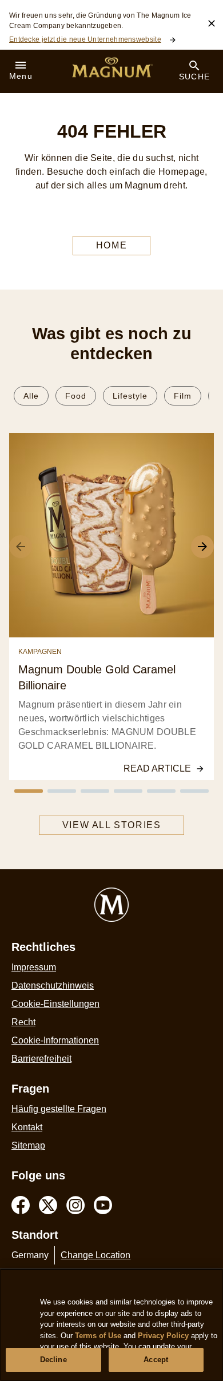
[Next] (202, 546)
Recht (23, 1022)
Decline (53, 1359)
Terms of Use (98, 1335)
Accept (156, 1359)
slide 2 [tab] (61, 791)
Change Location (95, 1255)
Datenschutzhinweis (52, 985)
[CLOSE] (211, 23)
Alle (31, 395)
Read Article (157, 768)
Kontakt (26, 1127)
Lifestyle (130, 395)
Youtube (103, 1205)
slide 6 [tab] (194, 791)
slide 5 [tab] (161, 791)
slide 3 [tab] (95, 791)
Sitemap (28, 1145)
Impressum (33, 967)
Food (75, 395)
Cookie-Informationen (55, 1040)
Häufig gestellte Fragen (58, 1109)
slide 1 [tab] (28, 791)
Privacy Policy (163, 1335)
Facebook (20, 1205)
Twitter (48, 1205)
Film (183, 395)
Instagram (75, 1205)
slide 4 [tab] (128, 791)
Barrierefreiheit (41, 1058)
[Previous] (20, 546)
